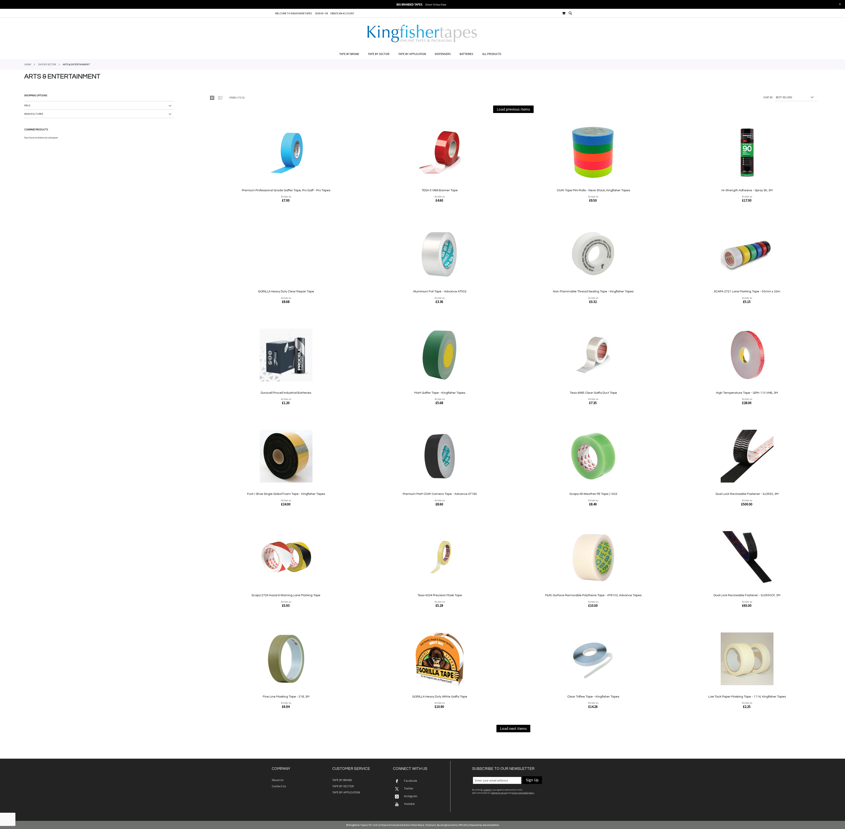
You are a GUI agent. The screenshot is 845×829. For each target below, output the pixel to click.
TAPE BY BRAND (342, 780)
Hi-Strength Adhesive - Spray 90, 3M (747, 190)
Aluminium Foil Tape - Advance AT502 (440, 291)
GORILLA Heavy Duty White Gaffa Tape (439, 696)
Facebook (410, 781)
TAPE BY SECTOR (343, 786)
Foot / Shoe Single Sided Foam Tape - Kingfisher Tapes (286, 494)
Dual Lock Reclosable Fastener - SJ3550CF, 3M (747, 595)
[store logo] (422, 33)
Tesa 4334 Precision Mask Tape (439, 595)
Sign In (319, 13)
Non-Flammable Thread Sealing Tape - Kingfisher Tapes (593, 291)
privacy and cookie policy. (523, 792)
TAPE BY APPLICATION (346, 792)
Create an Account (342, 13)
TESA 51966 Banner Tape (440, 190)
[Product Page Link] (286, 153)
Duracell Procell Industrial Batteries (286, 392)
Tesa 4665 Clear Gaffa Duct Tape (593, 392)
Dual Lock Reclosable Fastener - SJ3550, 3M (747, 494)
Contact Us (279, 786)
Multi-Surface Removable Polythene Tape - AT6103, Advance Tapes (593, 595)
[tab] (422, 54)
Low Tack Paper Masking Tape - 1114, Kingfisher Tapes (747, 696)
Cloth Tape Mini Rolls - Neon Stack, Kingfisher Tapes (593, 190)
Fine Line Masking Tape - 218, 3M (286, 696)
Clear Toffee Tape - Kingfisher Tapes (593, 696)
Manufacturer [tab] (33, 113)
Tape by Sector (47, 64)
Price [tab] (27, 105)
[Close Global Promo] (840, 4)
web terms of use (499, 792)
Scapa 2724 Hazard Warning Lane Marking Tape (286, 595)
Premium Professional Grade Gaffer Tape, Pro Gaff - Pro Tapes (286, 190)
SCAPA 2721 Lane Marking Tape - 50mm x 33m (747, 291)
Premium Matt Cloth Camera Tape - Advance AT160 (440, 494)
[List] (220, 97)
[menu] (422, 54)
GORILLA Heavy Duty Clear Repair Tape (286, 291)
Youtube (409, 804)
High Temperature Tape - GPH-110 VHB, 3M (747, 392)
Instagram (410, 796)
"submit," (487, 789)
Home (27, 64)
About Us (278, 780)
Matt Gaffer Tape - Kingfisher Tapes (439, 392)
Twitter (408, 788)
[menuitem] (351, 54)
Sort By (768, 97)
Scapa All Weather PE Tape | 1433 (593, 494)
